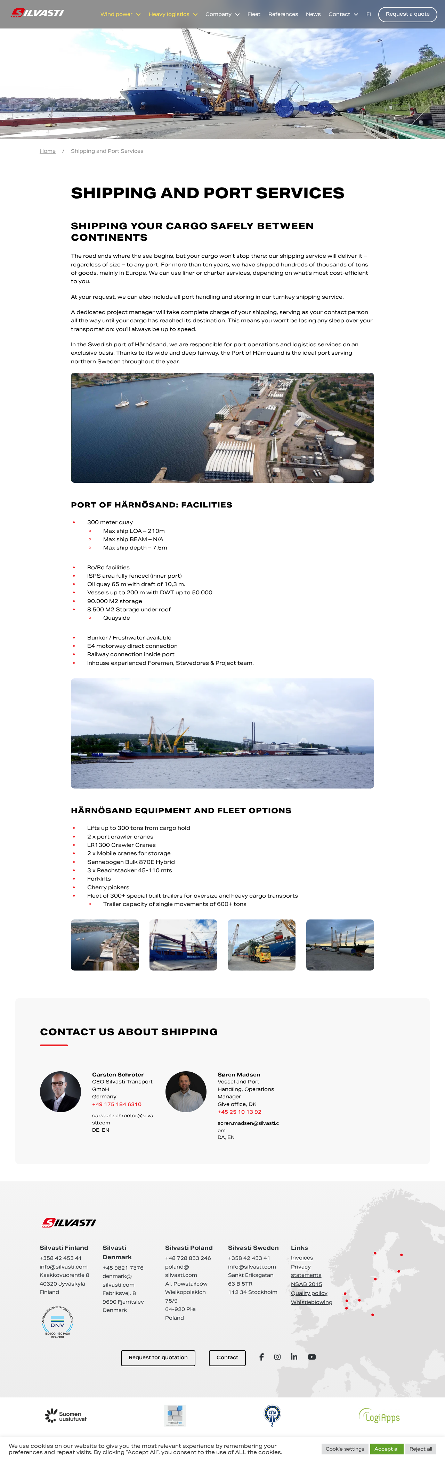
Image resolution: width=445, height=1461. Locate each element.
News (313, 14)
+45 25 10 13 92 (239, 1112)
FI (368, 14)
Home (48, 151)
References (283, 14)
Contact (339, 14)
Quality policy (309, 1293)
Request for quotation (158, 1358)
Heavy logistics (169, 14)
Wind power (116, 14)
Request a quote (408, 14)
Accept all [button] (386, 1449)
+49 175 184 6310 (116, 1104)
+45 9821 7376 (123, 1268)
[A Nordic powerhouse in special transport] (37, 12)
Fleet (254, 14)
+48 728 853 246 (188, 1258)
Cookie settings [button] (345, 1449)
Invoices (302, 1258)
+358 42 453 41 (61, 1258)
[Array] (262, 1357)
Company (218, 14)
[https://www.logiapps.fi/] (379, 1416)
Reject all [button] (421, 1449)
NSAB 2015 (306, 1284)
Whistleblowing (311, 1302)
